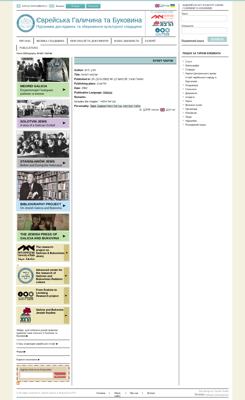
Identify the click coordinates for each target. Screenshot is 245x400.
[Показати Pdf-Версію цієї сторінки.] (151, 109)
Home (20, 53)
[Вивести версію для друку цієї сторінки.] (140, 110)
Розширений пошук (193, 40)
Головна (100, 393)
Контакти (60, 6)
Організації (191, 109)
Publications (29, 48)
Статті (188, 61)
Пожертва (93, 5)
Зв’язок (151, 393)
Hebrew (107, 92)
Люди (188, 117)
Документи (191, 93)
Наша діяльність (126, 41)
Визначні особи (193, 105)
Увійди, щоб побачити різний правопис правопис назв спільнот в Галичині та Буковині (37, 333)
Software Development (216, 395)
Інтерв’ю (190, 97)
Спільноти (187, 25)
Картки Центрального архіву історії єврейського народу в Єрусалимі (200, 77)
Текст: (185, 13)
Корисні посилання (27, 359)
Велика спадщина (50, 41)
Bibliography (29, 53)
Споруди (190, 69)
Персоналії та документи (89, 41)
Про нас (25, 41)
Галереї (150, 41)
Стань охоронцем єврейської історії (36, 343)
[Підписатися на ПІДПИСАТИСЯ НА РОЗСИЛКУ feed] (18, 384)
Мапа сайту (117, 394)
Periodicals (191, 113)
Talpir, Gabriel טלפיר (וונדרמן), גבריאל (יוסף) (115, 105)
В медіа (75, 5)
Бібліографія (192, 65)
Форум (20, 351)
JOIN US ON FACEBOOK (34, 6)
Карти (188, 101)
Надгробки (191, 120)
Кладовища (191, 85)
